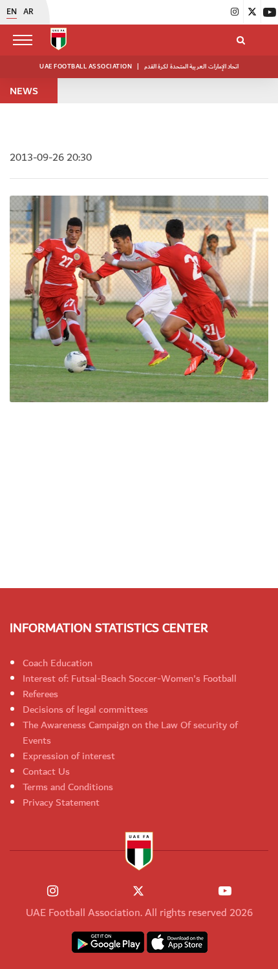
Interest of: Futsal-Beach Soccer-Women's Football (130, 678)
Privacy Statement (61, 802)
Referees (40, 694)
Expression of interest (69, 756)
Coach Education (57, 663)
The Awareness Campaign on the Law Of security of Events (130, 733)
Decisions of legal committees (85, 709)
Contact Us (46, 771)
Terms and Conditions (68, 787)
